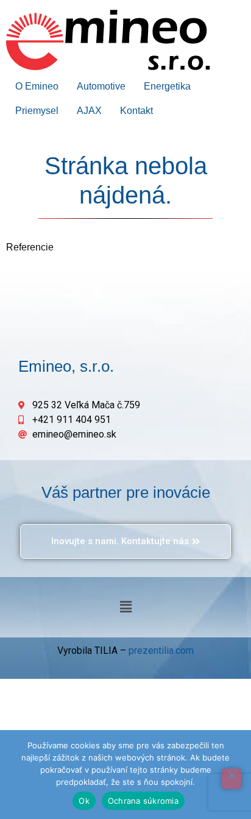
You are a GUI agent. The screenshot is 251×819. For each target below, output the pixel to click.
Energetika (167, 86)
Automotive (101, 86)
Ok (84, 801)
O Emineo (36, 86)
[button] (125, 607)
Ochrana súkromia (143, 801)
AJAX (89, 110)
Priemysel (36, 110)
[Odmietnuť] (231, 778)
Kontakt (136, 110)
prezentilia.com (161, 650)
